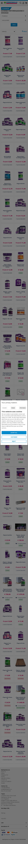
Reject (14, 441)
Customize (14, 437)
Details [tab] (13, 408)
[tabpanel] (14, 420)
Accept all (14, 432)
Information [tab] (23, 408)
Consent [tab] (4, 408)
